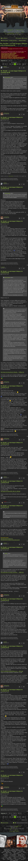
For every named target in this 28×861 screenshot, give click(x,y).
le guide (22, 52)
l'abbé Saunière (10, 29)
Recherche (19, 852)
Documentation (13, 855)
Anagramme (6, 855)
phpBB (10, 828)
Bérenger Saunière (21, 854)
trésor (5, 32)
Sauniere (6, 853)
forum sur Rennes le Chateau (10, 33)
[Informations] (22, 68)
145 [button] (20, 64)
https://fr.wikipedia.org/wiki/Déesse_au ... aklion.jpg (12, 671)
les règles (10, 48)
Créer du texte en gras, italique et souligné (8, 53)
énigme (19, 34)
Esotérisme (23, 859)
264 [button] (23, 64)
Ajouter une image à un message (19, 57)
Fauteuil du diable (22, 851)
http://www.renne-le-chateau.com (7, 538)
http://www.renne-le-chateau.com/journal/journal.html (10, 539)
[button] (3, 64)
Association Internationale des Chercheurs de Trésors (14, 850)
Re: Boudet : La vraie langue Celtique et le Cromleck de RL (13, 44)
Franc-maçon (16, 853)
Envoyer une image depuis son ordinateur (15, 58)
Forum (11, 853)
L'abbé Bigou (14, 851)
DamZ (14, 852)
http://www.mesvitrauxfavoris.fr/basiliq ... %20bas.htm (12, 372)
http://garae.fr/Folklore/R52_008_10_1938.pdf (10, 491)
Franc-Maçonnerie (13, 854)
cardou (5, 501)
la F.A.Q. (14, 52)
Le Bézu (22, 849)
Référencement (8, 852)
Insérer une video (4, 58)
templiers (22, 32)
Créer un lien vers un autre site (6, 57)
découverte (10, 30)
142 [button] (12, 64)
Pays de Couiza (7, 849)
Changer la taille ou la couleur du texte (8, 54)
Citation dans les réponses (6, 56)
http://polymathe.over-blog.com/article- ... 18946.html (12, 572)
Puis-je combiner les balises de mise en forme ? (9, 55)
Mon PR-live (17, 859)
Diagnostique (5, 854)
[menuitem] (2, 38)
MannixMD (16, 826)
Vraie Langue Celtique (14, 860)
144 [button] (17, 64)
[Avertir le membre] (19, 68)
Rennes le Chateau (19, 29)
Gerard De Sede (21, 855)
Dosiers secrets (9, 859)
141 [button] (10, 64)
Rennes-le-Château (6, 851)
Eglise (3, 852)
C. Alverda (3, 267)
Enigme (24, 852)
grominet (5, 66)
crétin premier (7, 77)
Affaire (4, 859)
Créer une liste (14, 56)
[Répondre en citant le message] (24, 68)
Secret (22, 853)
